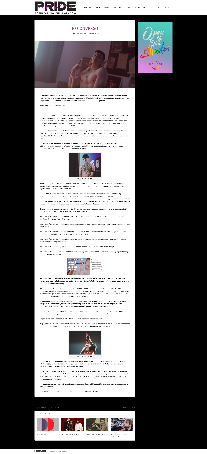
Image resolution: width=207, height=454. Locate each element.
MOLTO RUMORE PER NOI (71, 434)
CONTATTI (167, 7)
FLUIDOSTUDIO (102, 115)
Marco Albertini (86, 33)
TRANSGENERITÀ (110, 7)
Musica (96, 33)
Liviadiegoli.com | (62, 451)
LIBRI (129, 7)
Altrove (62, 105)
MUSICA (145, 7)
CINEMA (137, 7)
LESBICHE (97, 7)
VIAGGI (121, 7)
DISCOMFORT (42, 434)
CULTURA (87, 7)
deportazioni (113, 201)
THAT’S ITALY (156, 7)
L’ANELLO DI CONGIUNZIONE (97, 434)
